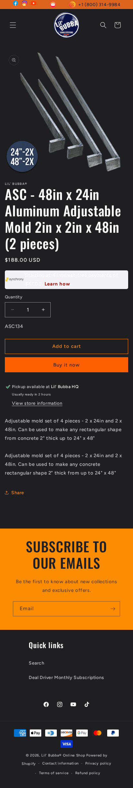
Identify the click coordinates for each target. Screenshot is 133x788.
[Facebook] (15, 4)
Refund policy (87, 773)
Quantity (13, 296)
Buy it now (66, 365)
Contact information (60, 763)
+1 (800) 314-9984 (99, 4)
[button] (13, 25)
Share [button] (17, 492)
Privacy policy (98, 763)
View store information (37, 403)
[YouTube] (33, 4)
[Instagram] (24, 4)
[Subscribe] (113, 608)
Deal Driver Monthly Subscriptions (66, 677)
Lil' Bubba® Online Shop (63, 755)
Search (37, 663)
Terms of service (54, 773)
